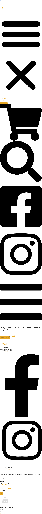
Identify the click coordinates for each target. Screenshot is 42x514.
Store (3, 9)
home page (14, 335)
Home (3, 7)
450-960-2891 (5, 468)
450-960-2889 (5, 351)
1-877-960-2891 (8, 469)
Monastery (4, 8)
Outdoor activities (5, 10)
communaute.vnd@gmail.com (8, 352)
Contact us (4, 12)
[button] (21, 54)
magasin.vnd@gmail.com (8, 470)
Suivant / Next (2, 513)
